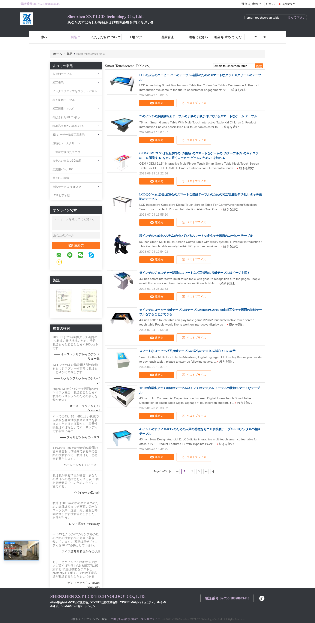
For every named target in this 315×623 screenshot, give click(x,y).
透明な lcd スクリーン (66, 143)
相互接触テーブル (63, 100)
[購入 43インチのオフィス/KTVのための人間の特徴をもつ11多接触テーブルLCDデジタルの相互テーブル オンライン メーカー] (122, 438)
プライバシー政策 (96, 619)
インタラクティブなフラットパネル (74, 91)
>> (205, 471)
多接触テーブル (62, 73)
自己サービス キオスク (66, 186)
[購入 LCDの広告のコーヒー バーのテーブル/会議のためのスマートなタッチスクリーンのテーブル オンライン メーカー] (122, 84)
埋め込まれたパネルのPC (68, 126)
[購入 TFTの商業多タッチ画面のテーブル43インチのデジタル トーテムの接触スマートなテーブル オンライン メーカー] (122, 396)
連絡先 (79, 245)
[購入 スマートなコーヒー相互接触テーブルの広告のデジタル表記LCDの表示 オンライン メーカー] (122, 359)
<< (177, 471)
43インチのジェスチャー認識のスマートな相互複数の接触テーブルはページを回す (194, 272)
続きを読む (238, 90)
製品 (74, 37)
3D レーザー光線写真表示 (68, 134)
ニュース (260, 37)
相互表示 (58, 82)
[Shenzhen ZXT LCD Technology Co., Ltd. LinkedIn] (262, 597)
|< (170, 471)
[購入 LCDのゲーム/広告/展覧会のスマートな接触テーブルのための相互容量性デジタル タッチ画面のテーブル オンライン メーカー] (122, 203)
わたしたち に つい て (106, 37)
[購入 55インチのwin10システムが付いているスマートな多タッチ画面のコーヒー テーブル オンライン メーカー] (122, 244)
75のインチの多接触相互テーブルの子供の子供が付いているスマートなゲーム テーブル (198, 116)
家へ (44, 37)
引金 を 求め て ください (258, 4)
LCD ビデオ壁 (61, 195)
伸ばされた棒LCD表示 (66, 117)
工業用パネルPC (62, 169)
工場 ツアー (137, 37)
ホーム (57, 54)
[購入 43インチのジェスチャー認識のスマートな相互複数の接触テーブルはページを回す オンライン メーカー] (122, 281)
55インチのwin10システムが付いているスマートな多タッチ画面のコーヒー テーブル (196, 235)
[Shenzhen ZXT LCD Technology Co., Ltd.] (44, 18)
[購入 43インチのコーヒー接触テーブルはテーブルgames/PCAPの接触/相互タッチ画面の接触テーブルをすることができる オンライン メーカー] (122, 318)
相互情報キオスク (63, 108)
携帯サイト (79, 619)
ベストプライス (196, 103)
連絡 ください (198, 37)
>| (213, 471)
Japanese (287, 4)
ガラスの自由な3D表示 (66, 160)
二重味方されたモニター (67, 152)
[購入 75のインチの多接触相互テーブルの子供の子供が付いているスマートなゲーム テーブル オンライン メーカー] (122, 125)
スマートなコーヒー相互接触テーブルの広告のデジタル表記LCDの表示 (187, 351)
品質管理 (168, 37)
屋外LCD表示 (60, 178)
